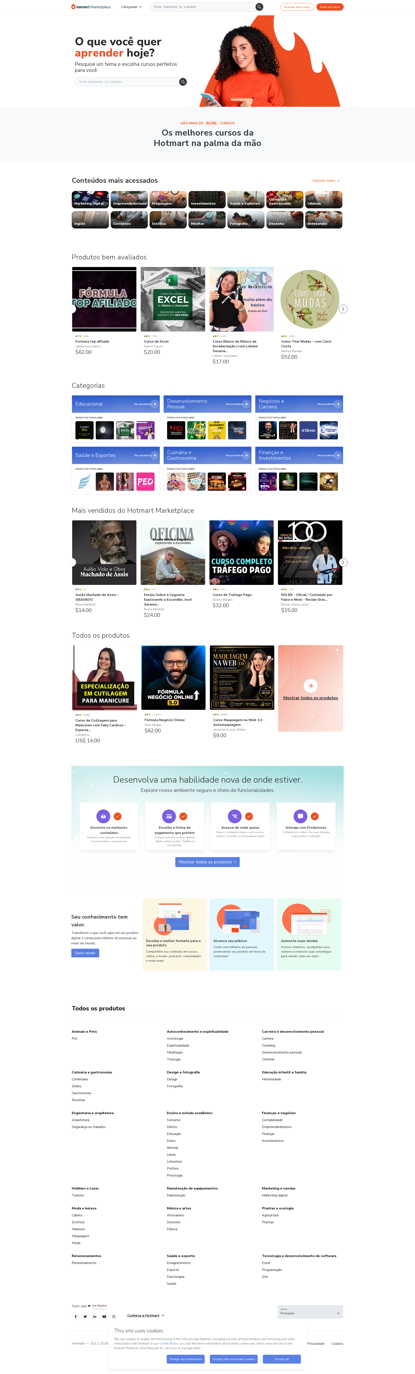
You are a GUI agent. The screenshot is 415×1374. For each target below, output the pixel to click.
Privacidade (315, 1343)
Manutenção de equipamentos (192, 1188)
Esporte (173, 1269)
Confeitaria (80, 1079)
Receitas (78, 1100)
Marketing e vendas (278, 1188)
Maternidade (271, 1079)
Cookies (337, 1343)
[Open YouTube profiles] (104, 1316)
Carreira (267, 1038)
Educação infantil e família (284, 1072)
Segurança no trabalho (88, 1127)
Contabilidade (272, 1120)
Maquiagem (80, 1236)
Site (265, 1276)
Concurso (173, 1120)
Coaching (268, 1045)
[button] (310, 1312)
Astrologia (175, 1038)
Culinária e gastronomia (92, 1072)
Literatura (174, 1161)
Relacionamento (84, 1263)
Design (172, 1079)
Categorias (129, 7)
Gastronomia (81, 1093)
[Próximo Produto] (343, 304)
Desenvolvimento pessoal (282, 1052)
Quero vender (85, 953)
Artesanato (175, 1215)
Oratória (268, 1059)
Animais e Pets (84, 1031)
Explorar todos (324, 180)
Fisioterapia (175, 1276)
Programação (272, 1269)
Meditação (175, 1052)
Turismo (78, 1195)
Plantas (268, 1222)
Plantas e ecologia (278, 1208)
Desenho (173, 1222)
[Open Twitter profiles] (85, 1316)
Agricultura (270, 1215)
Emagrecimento (179, 1263)
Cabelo (77, 1215)
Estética (78, 1222)
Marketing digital (275, 1195)
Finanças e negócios (279, 1113)
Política (172, 1168)
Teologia (173, 1059)
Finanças (268, 1133)
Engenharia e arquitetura (93, 1113)
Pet (75, 1038)
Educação (174, 1133)
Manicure (78, 1229)
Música (172, 1229)
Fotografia (175, 1086)
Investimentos (273, 1140)
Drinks (76, 1086)
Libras (171, 1154)
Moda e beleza (84, 1208)
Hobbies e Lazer (85, 1188)
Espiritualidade (178, 1045)
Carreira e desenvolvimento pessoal (293, 1031)
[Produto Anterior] (71, 304)
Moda (76, 1243)
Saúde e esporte (181, 1256)
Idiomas (173, 1147)
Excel (266, 1263)
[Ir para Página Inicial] (91, 7)
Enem (171, 1140)
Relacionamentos (86, 1256)
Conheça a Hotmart (143, 1315)
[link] (90, 199)
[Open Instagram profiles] (113, 1316)
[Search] (259, 7)
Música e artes (179, 1208)
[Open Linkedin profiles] (94, 1316)
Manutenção (176, 1195)
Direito (172, 1127)
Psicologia (174, 1175)
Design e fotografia (183, 1072)
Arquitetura (80, 1120)
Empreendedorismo (277, 1127)
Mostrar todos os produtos (205, 862)
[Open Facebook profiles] (76, 1316)
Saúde (171, 1283)
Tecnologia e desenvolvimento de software (299, 1256)
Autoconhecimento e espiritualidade (197, 1031)
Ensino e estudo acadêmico (189, 1113)
